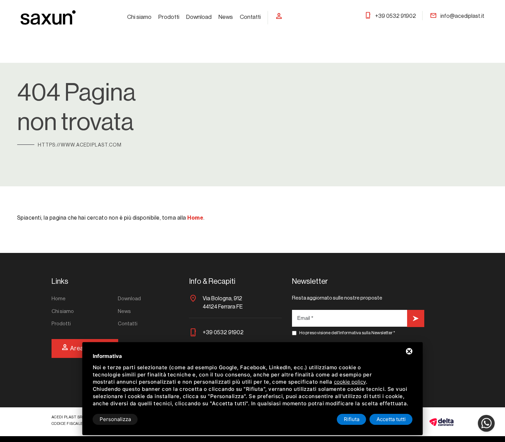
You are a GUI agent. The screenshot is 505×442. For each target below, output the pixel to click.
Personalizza (115, 419)
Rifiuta (351, 419)
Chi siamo (139, 17)
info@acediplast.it (457, 16)
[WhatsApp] (486, 423)
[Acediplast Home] (48, 17)
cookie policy (350, 382)
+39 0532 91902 (390, 16)
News (225, 17)
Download (199, 17)
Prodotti (168, 17)
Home (59, 298)
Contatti (250, 17)
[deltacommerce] (441, 421)
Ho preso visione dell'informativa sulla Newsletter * (347, 332)
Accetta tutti (391, 419)
